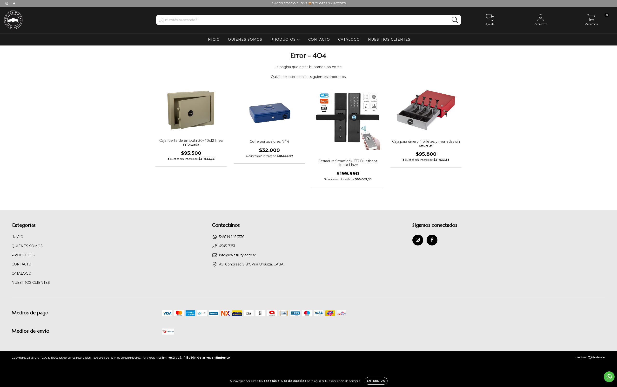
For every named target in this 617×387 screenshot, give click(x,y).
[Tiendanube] (590, 358)
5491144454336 (231, 237)
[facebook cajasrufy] (14, 3)
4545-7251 (227, 246)
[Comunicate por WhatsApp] (609, 376)
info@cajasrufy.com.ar (237, 255)
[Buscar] (455, 20)
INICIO (213, 39)
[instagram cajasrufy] (7, 3)
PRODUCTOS (283, 39)
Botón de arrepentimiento (208, 357)
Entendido (376, 380)
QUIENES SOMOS (245, 39)
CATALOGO (349, 39)
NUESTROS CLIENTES (389, 39)
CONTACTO (319, 39)
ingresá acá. (172, 357)
